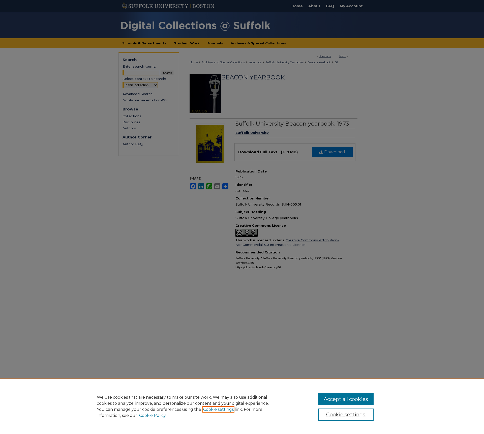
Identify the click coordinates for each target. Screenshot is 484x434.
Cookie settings (218, 409)
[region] (242, 406)
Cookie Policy (152, 415)
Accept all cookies (346, 399)
